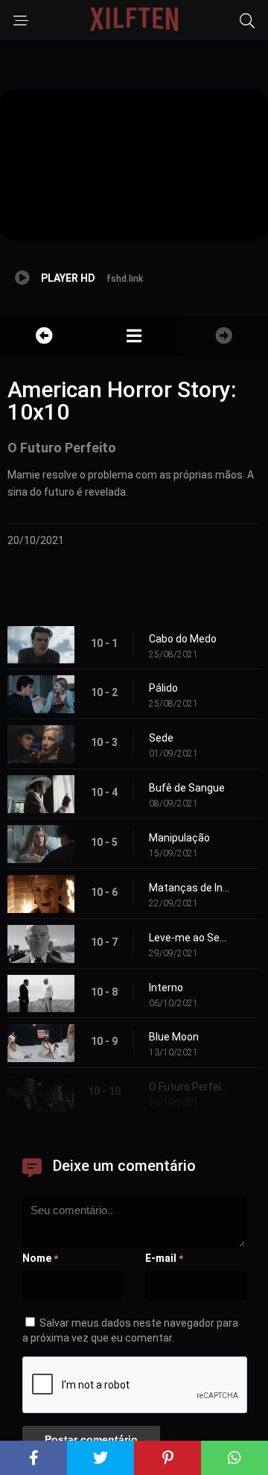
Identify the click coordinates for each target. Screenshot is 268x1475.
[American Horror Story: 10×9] (44, 336)
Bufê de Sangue (187, 788)
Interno (166, 988)
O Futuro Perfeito (190, 1087)
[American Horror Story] (133, 336)
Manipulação (179, 838)
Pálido (163, 688)
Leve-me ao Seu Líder (190, 938)
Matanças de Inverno (190, 888)
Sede (161, 738)
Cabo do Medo (183, 639)
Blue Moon (174, 1037)
